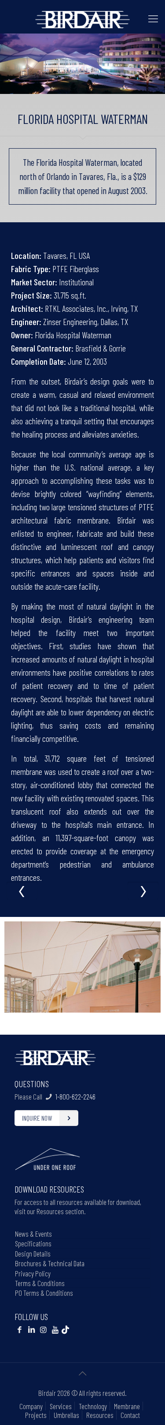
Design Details (33, 1253)
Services (61, 1406)
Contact (130, 1414)
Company (31, 1406)
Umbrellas (66, 1414)
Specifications (33, 1243)
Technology (93, 1406)
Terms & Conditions (40, 1283)
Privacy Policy (33, 1273)
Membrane (127, 1406)
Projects (36, 1414)
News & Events (33, 1233)
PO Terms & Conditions (44, 1292)
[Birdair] (82, 18)
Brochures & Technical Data (49, 1263)
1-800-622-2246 (75, 1096)
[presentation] (22, 891)
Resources (100, 1414)
